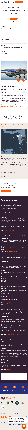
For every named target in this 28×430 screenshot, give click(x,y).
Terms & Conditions (18, 412)
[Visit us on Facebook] (2, 419)
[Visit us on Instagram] (6, 419)
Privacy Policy (17, 413)
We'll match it (4, 41)
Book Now (18, 2)
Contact (3, 412)
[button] (18, 80)
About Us (3, 413)
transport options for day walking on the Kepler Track (12, 105)
